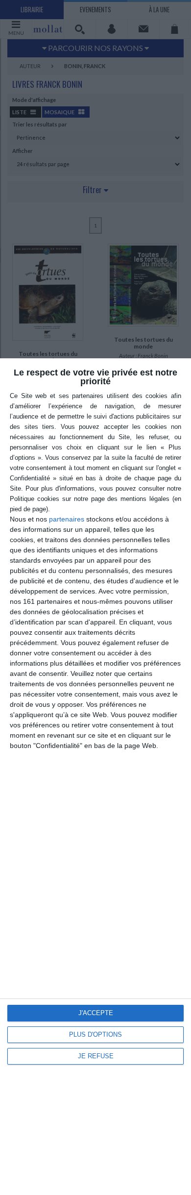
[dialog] (95, 776)
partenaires (66, 519)
